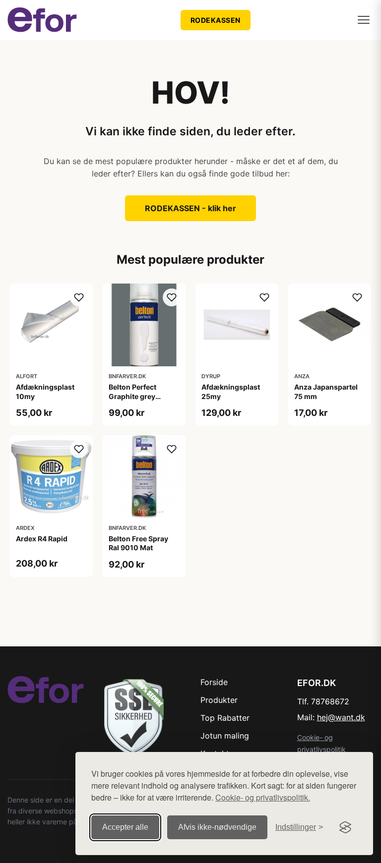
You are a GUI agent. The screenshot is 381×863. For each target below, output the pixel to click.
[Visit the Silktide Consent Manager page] (345, 827)
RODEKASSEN (215, 20)
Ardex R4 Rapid (41, 538)
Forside (214, 682)
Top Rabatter (225, 718)
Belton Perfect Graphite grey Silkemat (132, 396)
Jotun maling (224, 736)
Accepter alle (125, 827)
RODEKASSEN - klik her (190, 208)
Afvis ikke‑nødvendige (217, 827)
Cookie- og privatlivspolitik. (262, 797)
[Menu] (364, 20)
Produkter (219, 700)
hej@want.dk (341, 717)
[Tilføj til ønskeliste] (79, 297)
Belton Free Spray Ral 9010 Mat (138, 543)
